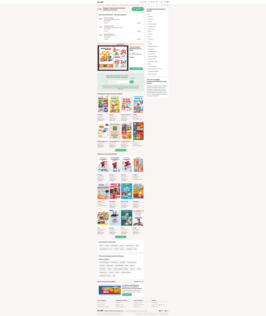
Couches (111, 272)
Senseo (139, 269)
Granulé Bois (114, 262)
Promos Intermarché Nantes (137, 9)
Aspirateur (102, 265)
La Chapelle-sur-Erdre (131, 249)
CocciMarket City (152, 66)
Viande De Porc (103, 272)
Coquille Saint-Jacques (105, 275)
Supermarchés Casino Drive (155, 69)
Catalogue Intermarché (139, 304)
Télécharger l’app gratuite (103, 306)
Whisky (132, 265)
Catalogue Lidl (119, 302)
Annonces (165, 5)
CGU (157, 314)
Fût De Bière (102, 269)
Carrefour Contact (152, 56)
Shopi (149, 64)
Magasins (107, 5)
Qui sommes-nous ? (102, 302)
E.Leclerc (150, 16)
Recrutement (154, 306)
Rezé (137, 245)
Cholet (121, 245)
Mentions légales (138, 314)
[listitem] (103, 108)
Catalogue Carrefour (120, 306)
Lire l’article (127, 294)
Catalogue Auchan (138, 302)
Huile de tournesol (132, 262)
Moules (109, 269)
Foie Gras (132, 269)
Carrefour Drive (152, 59)
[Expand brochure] (113, 58)
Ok (131, 82)
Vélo (114, 275)
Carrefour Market (152, 24)
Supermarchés (114, 5)
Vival (149, 36)
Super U (150, 21)
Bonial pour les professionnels (158, 304)
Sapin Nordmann (119, 265)
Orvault (116, 249)
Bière (127, 265)
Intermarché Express (153, 71)
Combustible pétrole (104, 262)
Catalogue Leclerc (119, 304)
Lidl (149, 14)
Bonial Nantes (101, 5)
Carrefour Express (152, 51)
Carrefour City (151, 26)
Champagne (122, 262)
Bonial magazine (101, 304)
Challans (122, 249)
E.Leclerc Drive (151, 54)
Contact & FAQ (155, 302)
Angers (107, 245)
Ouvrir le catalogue (136, 68)
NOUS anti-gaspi (152, 74)
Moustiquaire (110, 265)
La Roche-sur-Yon (129, 245)
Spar (149, 41)
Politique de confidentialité (149, 314)
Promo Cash (151, 49)
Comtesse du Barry (152, 61)
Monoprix (150, 34)
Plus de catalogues (120, 150)
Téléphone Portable (126, 272)
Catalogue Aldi (137, 306)
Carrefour (150, 19)
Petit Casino (151, 29)
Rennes (101, 245)
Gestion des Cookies (163, 314)
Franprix (150, 44)
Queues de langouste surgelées (120, 269)
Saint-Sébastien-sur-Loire (106, 249)
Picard (149, 31)
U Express (150, 39)
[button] (121, 57)
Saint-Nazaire (114, 245)
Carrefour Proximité (153, 46)
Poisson (117, 272)
